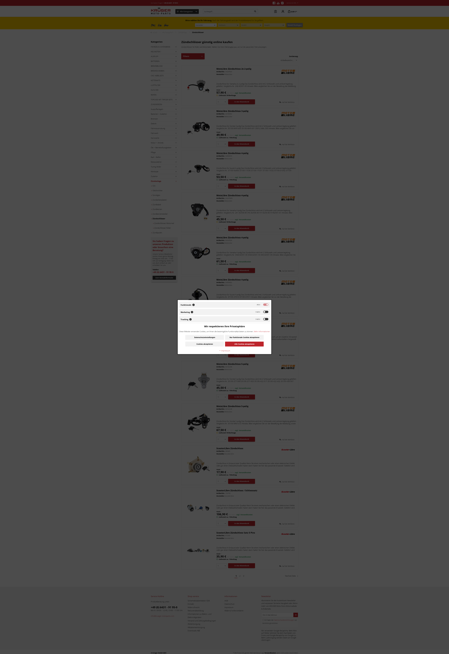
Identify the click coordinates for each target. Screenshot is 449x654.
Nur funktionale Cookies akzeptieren (244, 337)
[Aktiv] (265, 304)
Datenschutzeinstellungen (204, 337)
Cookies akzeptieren (204, 344)
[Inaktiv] (265, 312)
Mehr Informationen (262, 331)
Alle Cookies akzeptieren (244, 344)
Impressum (225, 350)
